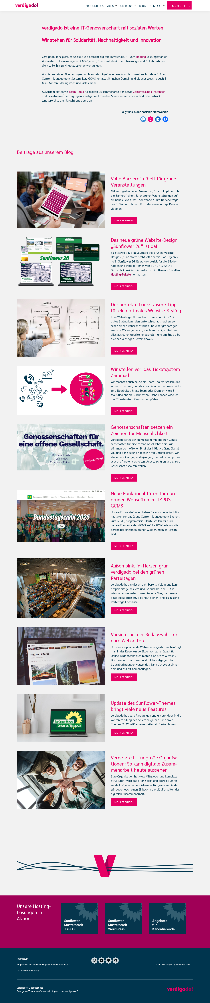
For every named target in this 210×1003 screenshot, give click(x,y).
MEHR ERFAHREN (123, 220)
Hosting (141, 56)
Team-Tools (76, 91)
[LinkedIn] (101, 960)
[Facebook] (116, 960)
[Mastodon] (108, 960)
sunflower (41, 991)
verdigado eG (71, 991)
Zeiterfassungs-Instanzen (149, 91)
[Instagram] (94, 960)
